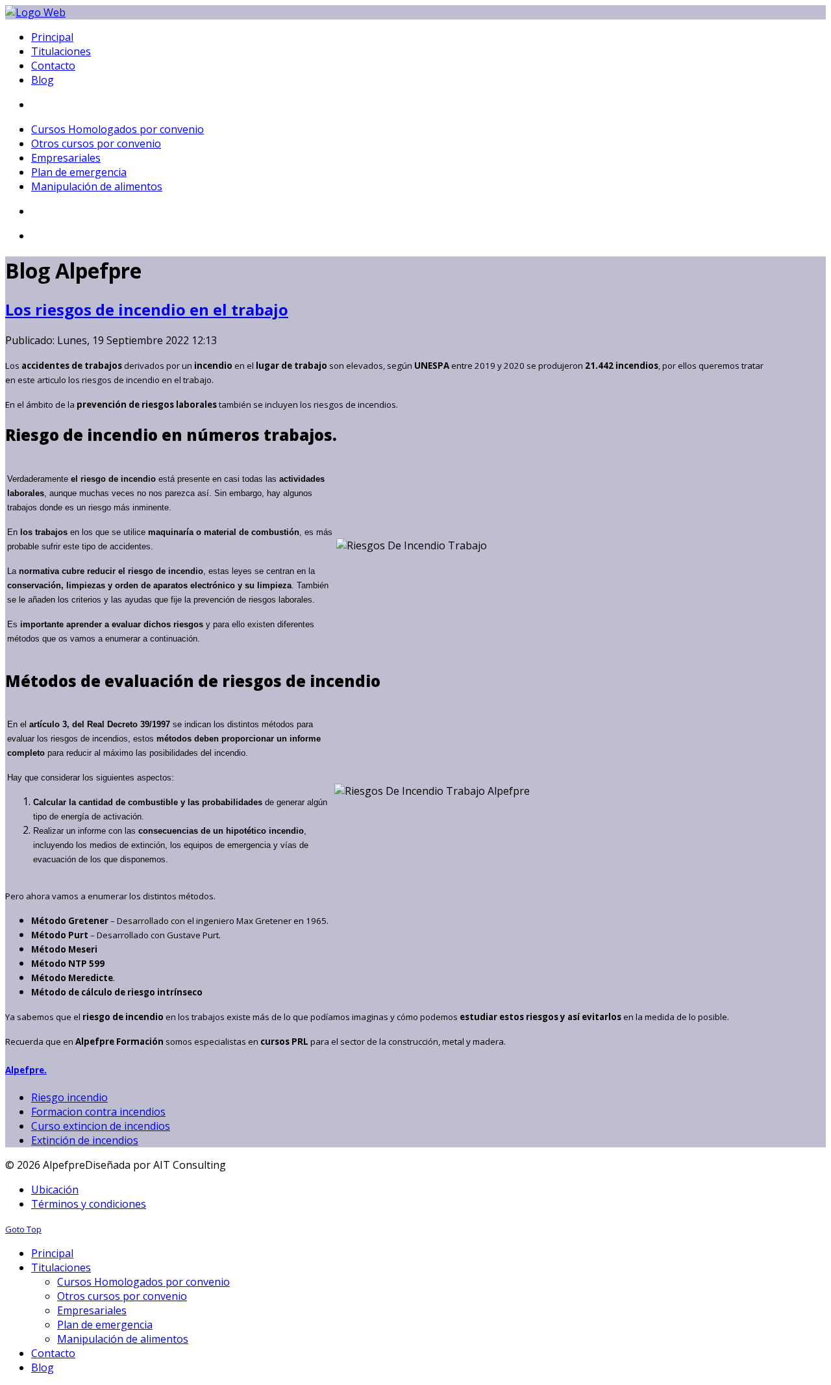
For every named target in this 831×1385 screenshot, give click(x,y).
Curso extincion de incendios (100, 1126)
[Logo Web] (35, 12)
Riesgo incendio (69, 1097)
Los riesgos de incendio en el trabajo (146, 309)
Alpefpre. (26, 1070)
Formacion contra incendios (98, 1111)
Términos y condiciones (88, 1204)
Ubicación (55, 1189)
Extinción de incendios (84, 1140)
